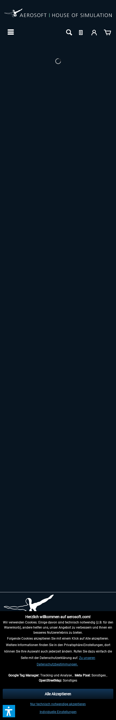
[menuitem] (10, 32)
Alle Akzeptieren (58, 694)
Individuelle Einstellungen (58, 712)
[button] (9, 711)
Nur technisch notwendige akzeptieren (58, 704)
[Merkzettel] (81, 32)
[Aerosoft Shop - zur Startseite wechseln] (58, 16)
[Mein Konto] (94, 32)
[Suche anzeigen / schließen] (68, 32)
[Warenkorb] (107, 32)
